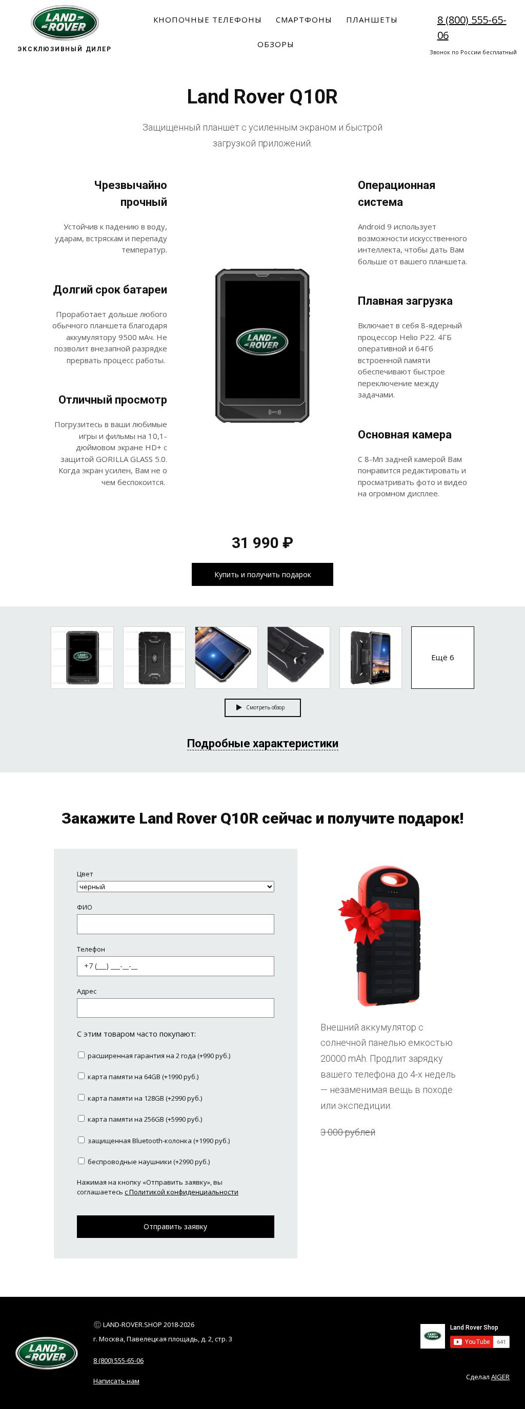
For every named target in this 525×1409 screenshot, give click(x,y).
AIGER (500, 1376)
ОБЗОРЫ (275, 44)
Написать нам (116, 1380)
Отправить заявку (175, 1226)
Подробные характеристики (262, 743)
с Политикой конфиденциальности (181, 1191)
